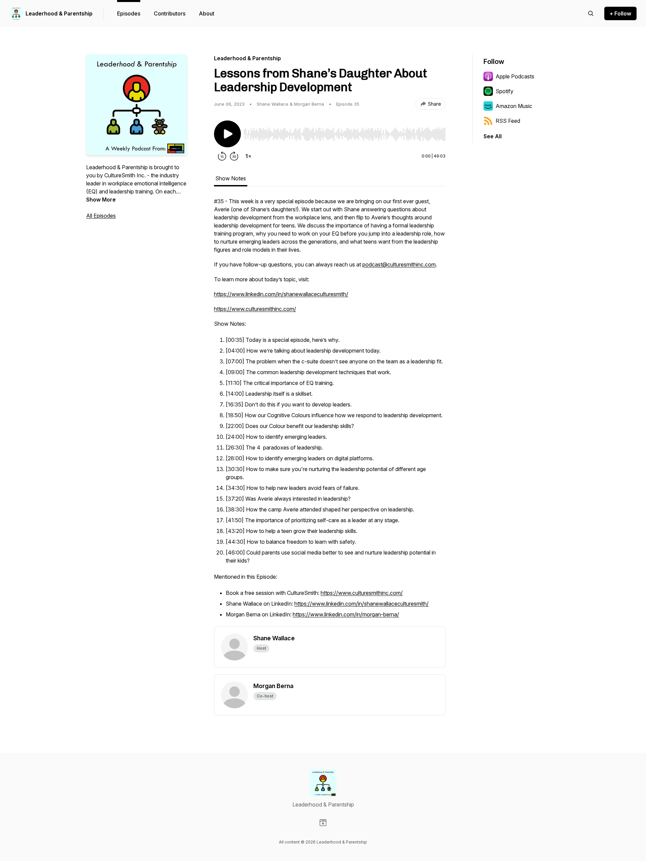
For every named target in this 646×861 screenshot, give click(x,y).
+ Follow (620, 13)
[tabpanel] (329, 411)
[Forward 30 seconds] (234, 156)
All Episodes (101, 215)
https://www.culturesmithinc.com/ (255, 309)
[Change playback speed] (248, 156)
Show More (101, 199)
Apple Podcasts (515, 76)
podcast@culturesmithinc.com (399, 264)
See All (492, 136)
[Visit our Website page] (323, 822)
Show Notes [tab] (230, 178)
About (206, 13)
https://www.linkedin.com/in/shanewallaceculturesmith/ (281, 294)
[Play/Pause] (227, 133)
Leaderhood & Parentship (59, 13)
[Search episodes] (591, 13)
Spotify (504, 91)
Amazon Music (514, 106)
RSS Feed (508, 120)
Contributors (169, 13)
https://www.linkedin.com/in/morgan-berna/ (346, 614)
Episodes (128, 13)
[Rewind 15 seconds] (222, 156)
